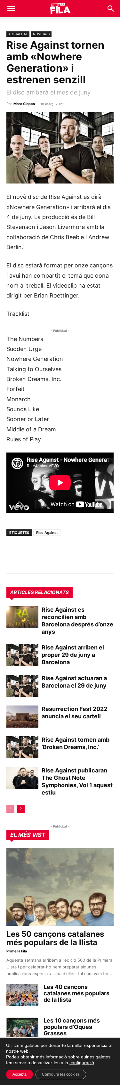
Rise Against (47, 532)
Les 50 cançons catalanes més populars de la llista (55, 938)
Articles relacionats (39, 592)
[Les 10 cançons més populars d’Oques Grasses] (22, 1028)
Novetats (41, 34)
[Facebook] (57, 560)
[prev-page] (10, 809)
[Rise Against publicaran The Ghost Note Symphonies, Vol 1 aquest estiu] (22, 778)
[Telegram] (27, 560)
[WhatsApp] (12, 560)
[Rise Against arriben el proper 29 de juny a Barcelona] (22, 655)
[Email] (71, 560)
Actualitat (18, 34)
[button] (11, 8)
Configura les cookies (61, 1074)
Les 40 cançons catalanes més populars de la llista (76, 993)
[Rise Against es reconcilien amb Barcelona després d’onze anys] (22, 617)
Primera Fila (16, 951)
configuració (81, 1062)
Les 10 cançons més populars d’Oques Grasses (72, 1027)
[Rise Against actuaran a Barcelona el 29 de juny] (22, 686)
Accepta (19, 1074)
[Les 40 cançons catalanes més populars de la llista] (22, 995)
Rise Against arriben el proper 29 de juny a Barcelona (73, 654)
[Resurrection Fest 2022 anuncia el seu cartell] (22, 717)
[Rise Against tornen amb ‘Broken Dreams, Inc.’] (22, 747)
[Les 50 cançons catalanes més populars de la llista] (60, 887)
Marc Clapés (24, 104)
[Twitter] (42, 560)
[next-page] (21, 809)
